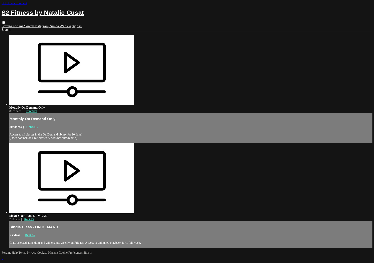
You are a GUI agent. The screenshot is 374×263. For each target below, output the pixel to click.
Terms (23, 252)
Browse (7, 26)
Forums (18, 26)
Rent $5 (29, 219)
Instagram (42, 26)
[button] (3, 22)
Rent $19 (31, 111)
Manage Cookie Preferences (65, 252)
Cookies (42, 252)
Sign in (77, 26)
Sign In (6, 29)
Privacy (32, 252)
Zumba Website (60, 26)
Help (15, 252)
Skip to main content (14, 3)
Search (29, 26)
